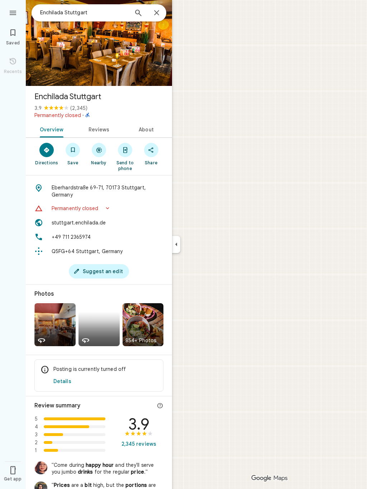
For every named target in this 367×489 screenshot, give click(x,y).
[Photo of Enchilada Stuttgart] (99, 43)
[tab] (50, 128)
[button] (99, 208)
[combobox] (84, 12)
